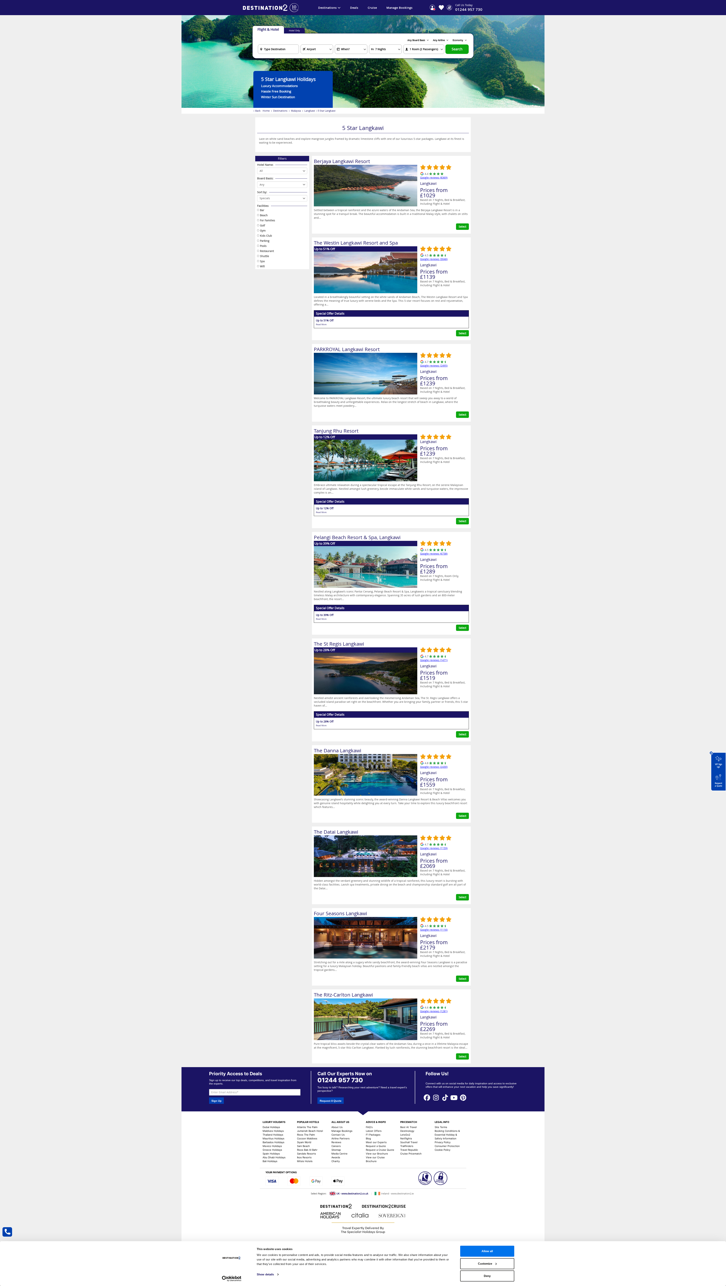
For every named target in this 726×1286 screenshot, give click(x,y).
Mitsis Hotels (305, 1161)
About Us (337, 1127)
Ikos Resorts (304, 1157)
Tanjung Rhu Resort (336, 431)
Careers (336, 1146)
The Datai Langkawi (336, 832)
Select (462, 226)
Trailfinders (406, 1146)
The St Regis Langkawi (339, 644)
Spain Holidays (271, 1153)
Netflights (406, 1138)
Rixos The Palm (306, 1134)
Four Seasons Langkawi (340, 913)
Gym (263, 230)
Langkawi (309, 110)
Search (457, 49)
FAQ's (369, 1127)
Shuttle (264, 256)
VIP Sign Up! (718, 765)
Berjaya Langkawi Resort (342, 161)
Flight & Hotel (268, 29)
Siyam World (304, 1142)
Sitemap (336, 1149)
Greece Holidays (272, 1149)
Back (258, 110)
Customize (485, 1263)
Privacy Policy (443, 1142)
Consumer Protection (447, 1146)
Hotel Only (294, 30)
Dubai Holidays (271, 1127)
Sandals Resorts (306, 1153)
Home (266, 110)
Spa (262, 261)
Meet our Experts (376, 1142)
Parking (264, 241)
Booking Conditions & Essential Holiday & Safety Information (447, 1134)
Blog (368, 1138)
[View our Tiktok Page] (445, 1097)
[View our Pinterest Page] (463, 1097)
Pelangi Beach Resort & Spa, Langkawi (357, 537)
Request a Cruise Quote (380, 1149)
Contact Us (338, 1134)
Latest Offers (374, 1130)
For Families (267, 220)
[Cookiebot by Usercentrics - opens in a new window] (231, 1278)
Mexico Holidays (272, 1146)
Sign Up (216, 1100)
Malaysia (296, 110)
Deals (354, 7)
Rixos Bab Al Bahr (307, 1149)
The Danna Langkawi (337, 750)
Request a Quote (718, 784)
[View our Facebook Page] (427, 1097)
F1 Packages (373, 1134)
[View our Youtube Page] (454, 1097)
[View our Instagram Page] (436, 1097)
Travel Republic (409, 1149)
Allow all (487, 1251)
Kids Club (266, 235)
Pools (263, 246)
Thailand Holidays (273, 1134)
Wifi (262, 266)
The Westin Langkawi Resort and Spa (356, 242)
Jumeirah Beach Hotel (310, 1130)
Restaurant (267, 251)
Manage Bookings (399, 7)
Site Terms (441, 1127)
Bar (262, 210)
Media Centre (339, 1153)
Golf (262, 225)
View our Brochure (377, 1153)
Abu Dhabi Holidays (274, 1157)
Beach (264, 215)
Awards (335, 1157)
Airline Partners (340, 1138)
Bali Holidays (270, 1161)
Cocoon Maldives (307, 1138)
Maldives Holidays (273, 1130)
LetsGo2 (405, 1134)
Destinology (407, 1130)
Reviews (336, 1142)
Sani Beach (303, 1146)
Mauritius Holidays (273, 1138)
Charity (335, 1161)
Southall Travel (408, 1142)
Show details (265, 1274)
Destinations (327, 7)
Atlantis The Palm (307, 1127)
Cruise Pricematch (411, 1153)
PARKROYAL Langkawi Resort (347, 349)
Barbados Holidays (273, 1142)
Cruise (372, 7)
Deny (487, 1275)
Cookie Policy (442, 1149)
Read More (321, 324)
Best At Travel (408, 1127)
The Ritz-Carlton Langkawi (343, 994)
